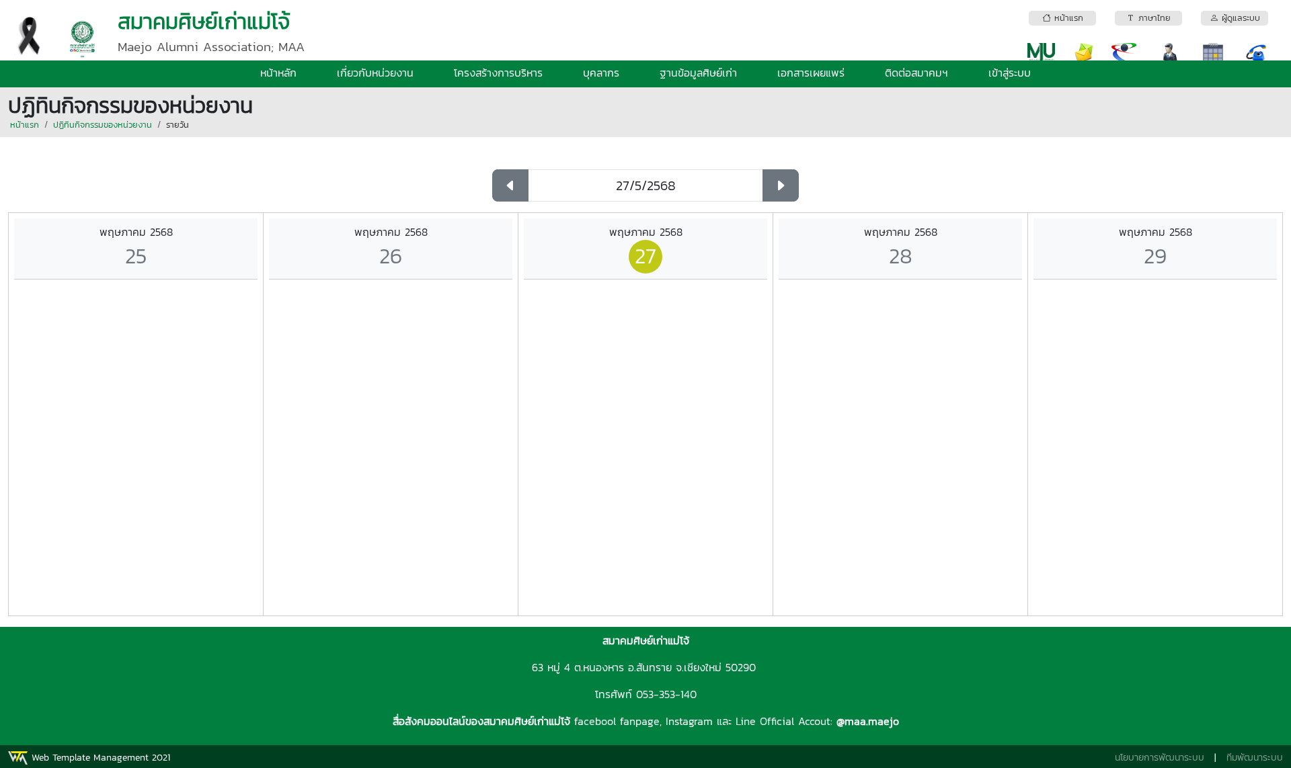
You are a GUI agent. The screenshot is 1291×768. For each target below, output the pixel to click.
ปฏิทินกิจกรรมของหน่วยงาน (102, 124)
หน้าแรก (24, 124)
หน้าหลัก (278, 73)
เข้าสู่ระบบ (1009, 73)
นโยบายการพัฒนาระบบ (1159, 758)
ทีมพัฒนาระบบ (1254, 758)
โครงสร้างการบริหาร (498, 73)
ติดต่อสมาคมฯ (916, 73)
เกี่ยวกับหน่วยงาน (375, 73)
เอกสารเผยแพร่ (811, 73)
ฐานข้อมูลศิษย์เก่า (698, 73)
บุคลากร (601, 73)
